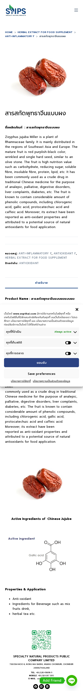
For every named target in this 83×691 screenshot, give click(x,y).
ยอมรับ (42, 362)
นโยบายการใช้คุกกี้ (21, 381)
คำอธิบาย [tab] (41, 283)
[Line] (41, 686)
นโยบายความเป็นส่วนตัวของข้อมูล (51, 381)
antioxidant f (65, 253)
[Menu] (76, 10)
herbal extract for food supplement (36, 258)
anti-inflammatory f (35, 253)
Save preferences (41, 374)
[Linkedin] (47, 686)
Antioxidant (29, 263)
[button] (77, 309)
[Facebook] (35, 686)
